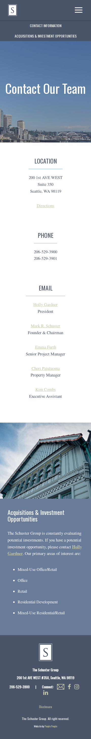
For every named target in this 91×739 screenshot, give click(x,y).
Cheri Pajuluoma (46, 368)
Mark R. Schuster (45, 326)
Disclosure (45, 707)
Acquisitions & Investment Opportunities (46, 36)
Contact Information (45, 25)
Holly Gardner (45, 304)
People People (50, 726)
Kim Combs (45, 389)
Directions (45, 205)
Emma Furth (45, 347)
